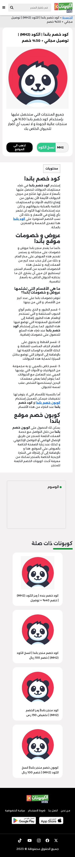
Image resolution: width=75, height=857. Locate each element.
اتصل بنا (53, 810)
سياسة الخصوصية (15, 810)
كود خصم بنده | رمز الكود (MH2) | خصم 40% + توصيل (38, 598)
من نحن (65, 810)
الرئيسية (67, 17)
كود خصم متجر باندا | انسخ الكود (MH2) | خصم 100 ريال (38, 655)
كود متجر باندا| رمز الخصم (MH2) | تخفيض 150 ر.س (42, 712)
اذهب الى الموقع (19, 147)
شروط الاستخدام (36, 810)
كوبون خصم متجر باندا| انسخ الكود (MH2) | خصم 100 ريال (40, 770)
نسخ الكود (46, 147)
